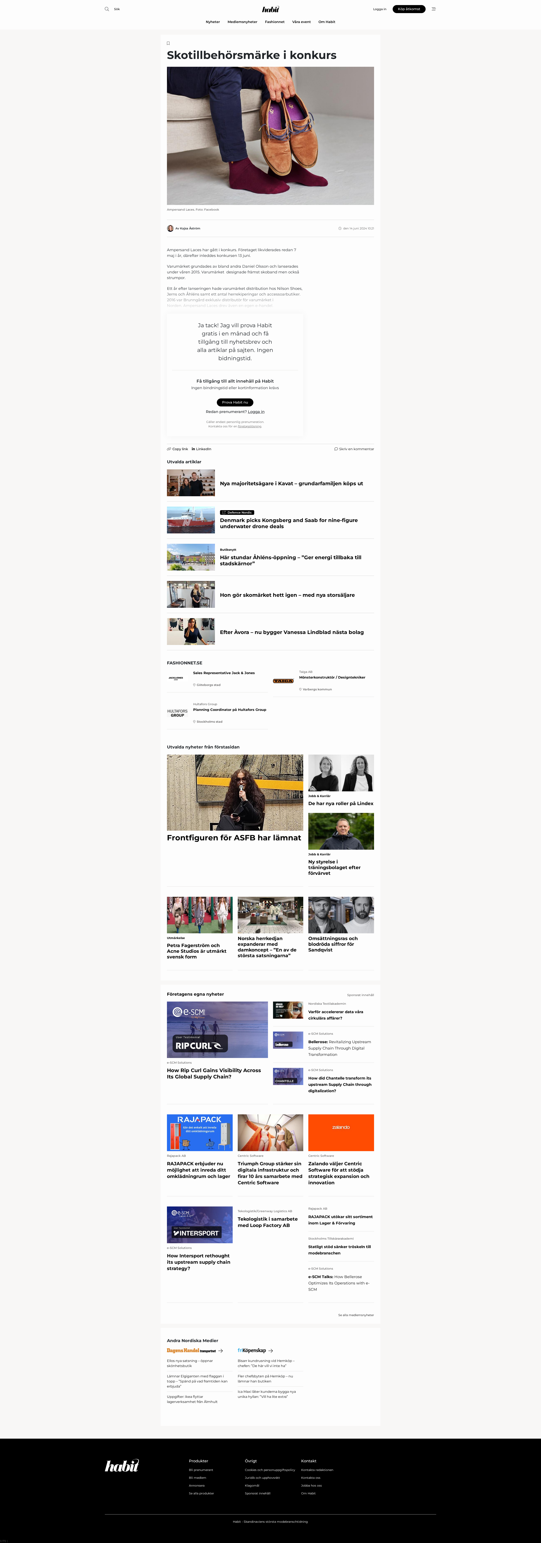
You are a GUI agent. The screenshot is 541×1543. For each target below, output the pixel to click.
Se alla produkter (201, 1493)
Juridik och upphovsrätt (262, 1478)
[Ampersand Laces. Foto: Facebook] (270, 136)
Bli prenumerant (201, 1470)
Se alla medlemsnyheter (356, 1315)
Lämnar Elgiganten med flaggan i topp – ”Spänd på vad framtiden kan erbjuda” (197, 1381)
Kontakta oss (310, 1478)
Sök (117, 9)
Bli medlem (197, 1478)
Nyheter (213, 22)
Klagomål (252, 1485)
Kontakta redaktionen (317, 1470)
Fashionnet (275, 22)
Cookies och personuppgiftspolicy (270, 1470)
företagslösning (249, 426)
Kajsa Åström (190, 228)
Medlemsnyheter (242, 22)
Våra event (301, 22)
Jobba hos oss (311, 1485)
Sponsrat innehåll (257, 1493)
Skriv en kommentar (356, 449)
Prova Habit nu (235, 402)
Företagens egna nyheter (195, 994)
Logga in (256, 411)
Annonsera (197, 1485)
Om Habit (326, 22)
